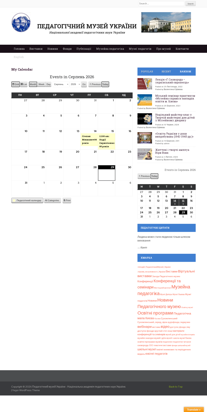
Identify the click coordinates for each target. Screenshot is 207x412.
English (19, 57)
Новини (52, 48)
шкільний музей (184, 345)
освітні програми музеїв (149, 341)
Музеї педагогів (140, 48)
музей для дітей (173, 334)
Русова (157, 318)
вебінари (144, 327)
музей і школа (172, 338)
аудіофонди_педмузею (179, 322)
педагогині (167, 342)
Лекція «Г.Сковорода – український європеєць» (172, 81)
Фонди (67, 48)
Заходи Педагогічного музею (166, 276)
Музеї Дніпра (166, 294)
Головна (19, 48)
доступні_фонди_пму (180, 327)
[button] (94, 84)
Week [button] (41, 84)
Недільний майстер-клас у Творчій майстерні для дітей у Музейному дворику (175, 117)
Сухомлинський (169, 318)
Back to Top (176, 386)
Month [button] (33, 84)
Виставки (36, 48)
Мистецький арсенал (162, 288)
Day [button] (49, 84)
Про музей (163, 48)
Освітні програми (155, 313)
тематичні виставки (162, 345)
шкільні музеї (146, 349)
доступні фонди (145, 330)
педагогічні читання (182, 342)
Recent (166, 71)
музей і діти (160, 338)
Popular (147, 71)
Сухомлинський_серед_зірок (152, 322)
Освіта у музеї (187, 307)
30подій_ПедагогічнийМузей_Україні (154, 267)
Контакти (182, 48)
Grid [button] (15, 85)
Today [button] (105, 84)
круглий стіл (160, 330)
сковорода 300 (145, 345)
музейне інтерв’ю (188, 334)
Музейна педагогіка (110, 48)
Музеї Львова (179, 294)
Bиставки (172, 271)
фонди (174, 345)
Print (67, 201)
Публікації (83, 48)
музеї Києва (185, 338)
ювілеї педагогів (156, 353)
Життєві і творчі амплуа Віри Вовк (172, 151)
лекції (170, 331)
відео (165, 326)
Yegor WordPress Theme (26, 390)
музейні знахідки (145, 338)
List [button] (24, 85)
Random (185, 71)
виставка (156, 327)
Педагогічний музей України (87, 26)
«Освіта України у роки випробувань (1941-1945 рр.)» (174, 135)
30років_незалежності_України (151, 271)
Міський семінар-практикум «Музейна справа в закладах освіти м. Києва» (175, 98)
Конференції (145, 281)
